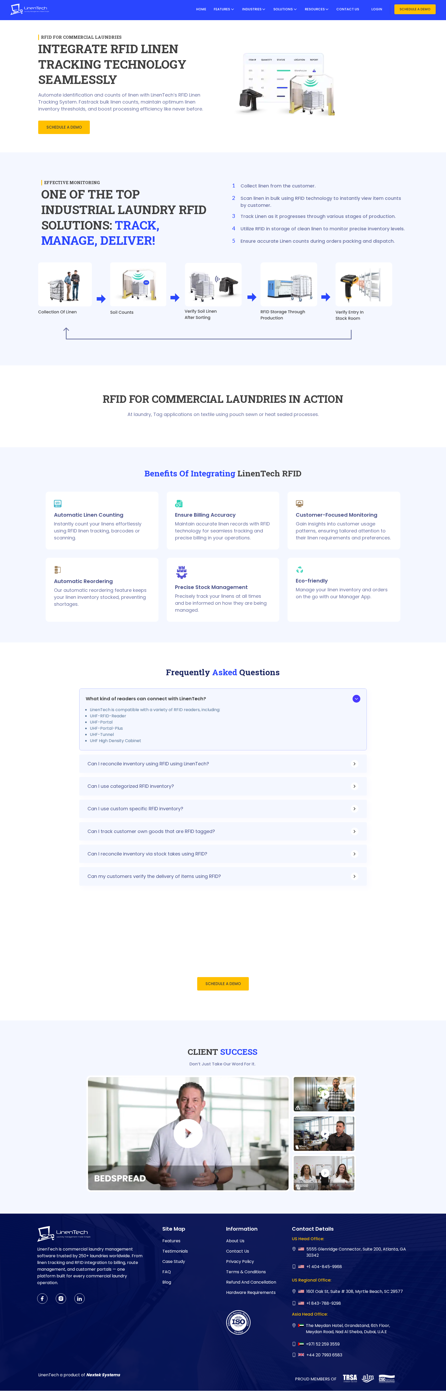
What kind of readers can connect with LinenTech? (146, 698)
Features (222, 9)
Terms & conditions (246, 1272)
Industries (251, 9)
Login (376, 9)
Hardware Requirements (251, 1292)
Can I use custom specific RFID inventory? (135, 808)
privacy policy (240, 1261)
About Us (235, 1241)
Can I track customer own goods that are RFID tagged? (151, 831)
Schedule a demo (415, 9)
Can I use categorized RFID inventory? (130, 786)
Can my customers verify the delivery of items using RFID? (154, 876)
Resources (315, 9)
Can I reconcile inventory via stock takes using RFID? (147, 854)
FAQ (166, 1272)
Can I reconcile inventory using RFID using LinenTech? (148, 763)
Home (201, 9)
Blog (166, 1282)
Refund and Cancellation (251, 1282)
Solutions (283, 9)
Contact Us (347, 9)
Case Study (173, 1261)
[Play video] (188, 1133)
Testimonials (175, 1251)
